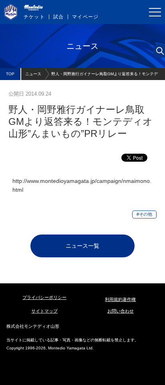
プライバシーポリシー (44, 297)
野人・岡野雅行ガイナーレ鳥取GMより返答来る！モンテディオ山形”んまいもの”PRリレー (104, 76)
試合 (58, 17)
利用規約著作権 (120, 299)
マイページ (85, 17)
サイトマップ (44, 311)
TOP (10, 74)
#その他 (144, 214)
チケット (34, 17)
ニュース (33, 74)
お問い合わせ (120, 311)
